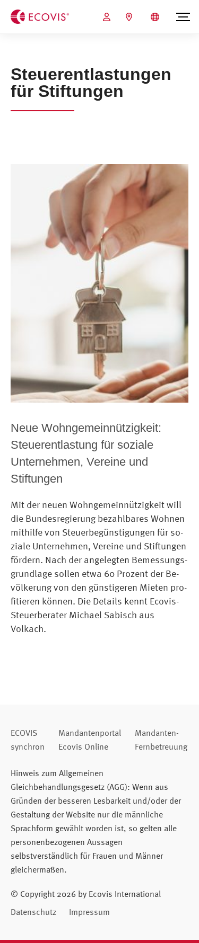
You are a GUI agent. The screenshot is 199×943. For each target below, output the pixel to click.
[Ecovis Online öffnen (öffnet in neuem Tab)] (108, 17)
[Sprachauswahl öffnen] (156, 17)
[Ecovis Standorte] (130, 17)
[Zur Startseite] (40, 16)
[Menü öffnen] (183, 17)
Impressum (89, 912)
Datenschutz (33, 912)
